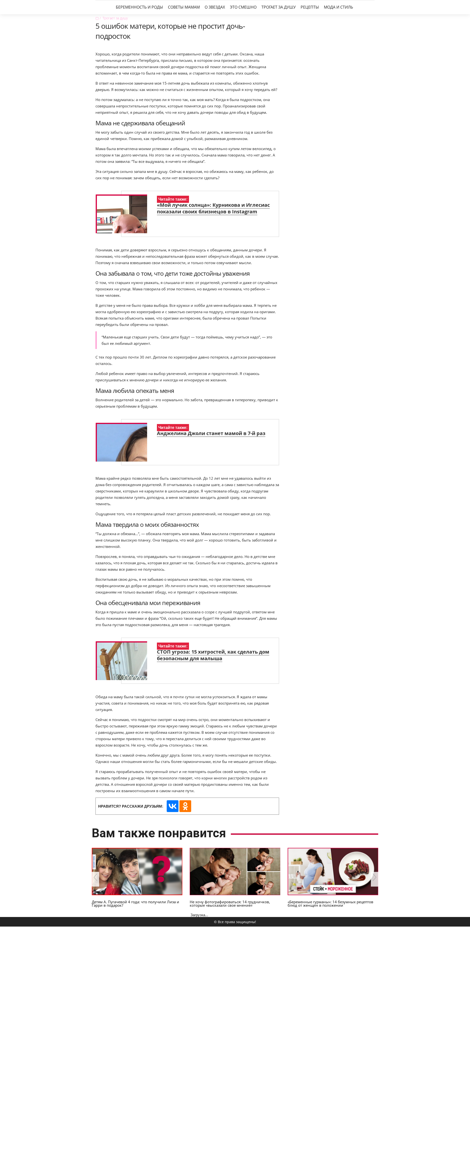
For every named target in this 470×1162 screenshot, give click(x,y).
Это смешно (243, 7)
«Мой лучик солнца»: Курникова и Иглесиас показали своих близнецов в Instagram (213, 208)
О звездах (215, 7)
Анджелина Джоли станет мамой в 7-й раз (211, 433)
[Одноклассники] (185, 806)
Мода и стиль (338, 7)
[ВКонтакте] (172, 806)
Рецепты (310, 7)
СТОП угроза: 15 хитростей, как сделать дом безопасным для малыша (213, 655)
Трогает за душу (278, 7)
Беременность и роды (139, 7)
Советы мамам (184, 7)
